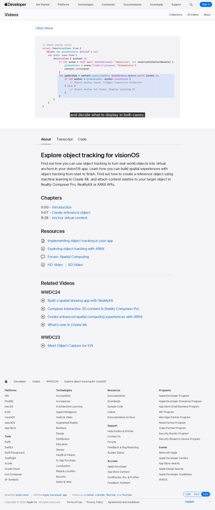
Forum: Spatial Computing (68, 257)
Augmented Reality (67, 422)
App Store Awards (169, 463)
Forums (112, 442)
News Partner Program (172, 422)
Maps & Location (65, 471)
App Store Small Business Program (179, 406)
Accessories (63, 401)
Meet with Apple (168, 452)
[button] (191, 4)
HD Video (55, 265)
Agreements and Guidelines (123, 502)
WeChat (110, 495)
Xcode (8, 463)
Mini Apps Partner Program (174, 417)
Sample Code (115, 406)
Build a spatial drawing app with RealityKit (80, 300)
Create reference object (71, 212)
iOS (7, 395)
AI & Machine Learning (69, 406)
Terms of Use (74, 502)
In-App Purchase (66, 460)
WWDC (163, 479)
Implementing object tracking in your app (80, 241)
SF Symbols (11, 479)
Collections (175, 14)
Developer (20, 381)
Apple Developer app (55, 495)
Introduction (62, 207)
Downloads (114, 401)
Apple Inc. (32, 502)
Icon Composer (13, 474)
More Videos (45, 28)
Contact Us (114, 436)
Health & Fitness (65, 455)
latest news (22, 495)
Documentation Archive (121, 417)
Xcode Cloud (12, 468)
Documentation (116, 395)
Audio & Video (64, 417)
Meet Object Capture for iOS (70, 345)
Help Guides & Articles (120, 431)
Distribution (62, 439)
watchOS (10, 422)
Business (61, 428)
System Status (116, 452)
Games (60, 449)
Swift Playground (14, 452)
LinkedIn (100, 495)
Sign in (206, 4)
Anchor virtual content (69, 218)
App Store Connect (119, 471)
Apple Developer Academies (175, 474)
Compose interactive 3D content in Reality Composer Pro (93, 309)
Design (60, 433)
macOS (9, 406)
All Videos (193, 14)
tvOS (7, 412)
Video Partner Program (172, 428)
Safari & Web (63, 482)
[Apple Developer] (16, 4)
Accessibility (63, 395)
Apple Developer (117, 466)
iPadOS (9, 401)
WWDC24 (52, 381)
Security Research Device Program (179, 439)
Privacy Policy (95, 502)
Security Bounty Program (173, 433)
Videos (11, 14)
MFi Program (166, 412)
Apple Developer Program (174, 395)
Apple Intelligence (66, 412)
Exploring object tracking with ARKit (76, 249)
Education (62, 444)
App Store (10, 428)
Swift (7, 442)
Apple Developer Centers (173, 458)
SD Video (75, 265)
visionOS (10, 417)
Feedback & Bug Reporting (123, 447)
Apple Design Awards (171, 468)
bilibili (90, 495)
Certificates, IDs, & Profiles (123, 477)
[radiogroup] (196, 494)
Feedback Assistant (119, 482)
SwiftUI (9, 447)
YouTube (127, 495)
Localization (63, 466)
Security (61, 476)
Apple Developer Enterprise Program (180, 401)
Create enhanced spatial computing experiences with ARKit (95, 317)
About (207, 14)
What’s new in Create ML (68, 325)
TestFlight (10, 458)
